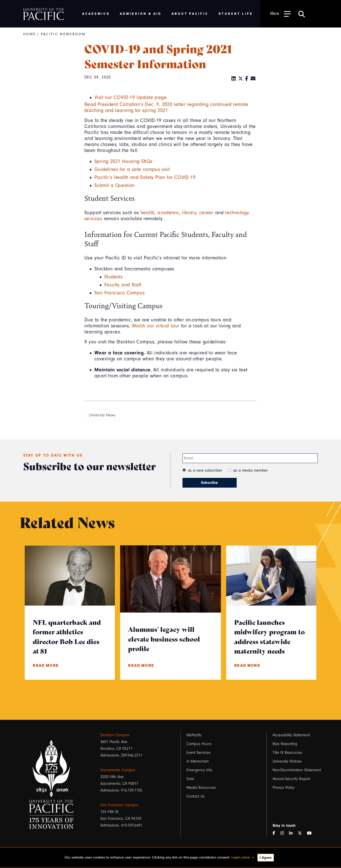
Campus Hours (198, 744)
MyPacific (194, 735)
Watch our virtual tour (155, 326)
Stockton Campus (114, 735)
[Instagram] (284, 833)
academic (168, 212)
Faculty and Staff (122, 285)
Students (113, 277)
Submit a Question (114, 185)
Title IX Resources (287, 752)
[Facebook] (246, 78)
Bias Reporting (285, 744)
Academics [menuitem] (96, 13)
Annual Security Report (291, 779)
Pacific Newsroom (63, 34)
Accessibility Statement (291, 735)
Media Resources (201, 787)
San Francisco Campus (119, 293)
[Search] (301, 13)
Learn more (240, 857)
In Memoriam (197, 761)
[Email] (253, 78)
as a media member (250, 470)
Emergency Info (199, 770)
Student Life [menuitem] (235, 13)
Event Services (198, 752)
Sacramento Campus (117, 770)
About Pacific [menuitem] (189, 13)
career (206, 212)
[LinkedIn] (233, 78)
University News (102, 415)
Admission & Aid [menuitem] (141, 13)
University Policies (287, 761)
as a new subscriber (205, 470)
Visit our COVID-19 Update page (130, 97)
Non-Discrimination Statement (297, 770)
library (189, 212)
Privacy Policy (284, 787)
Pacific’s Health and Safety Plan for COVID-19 (144, 177)
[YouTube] (311, 833)
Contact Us (195, 796)
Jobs (190, 779)
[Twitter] (240, 78)
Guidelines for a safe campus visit (132, 169)
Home (29, 34)
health (147, 212)
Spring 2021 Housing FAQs (123, 161)
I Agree (266, 858)
